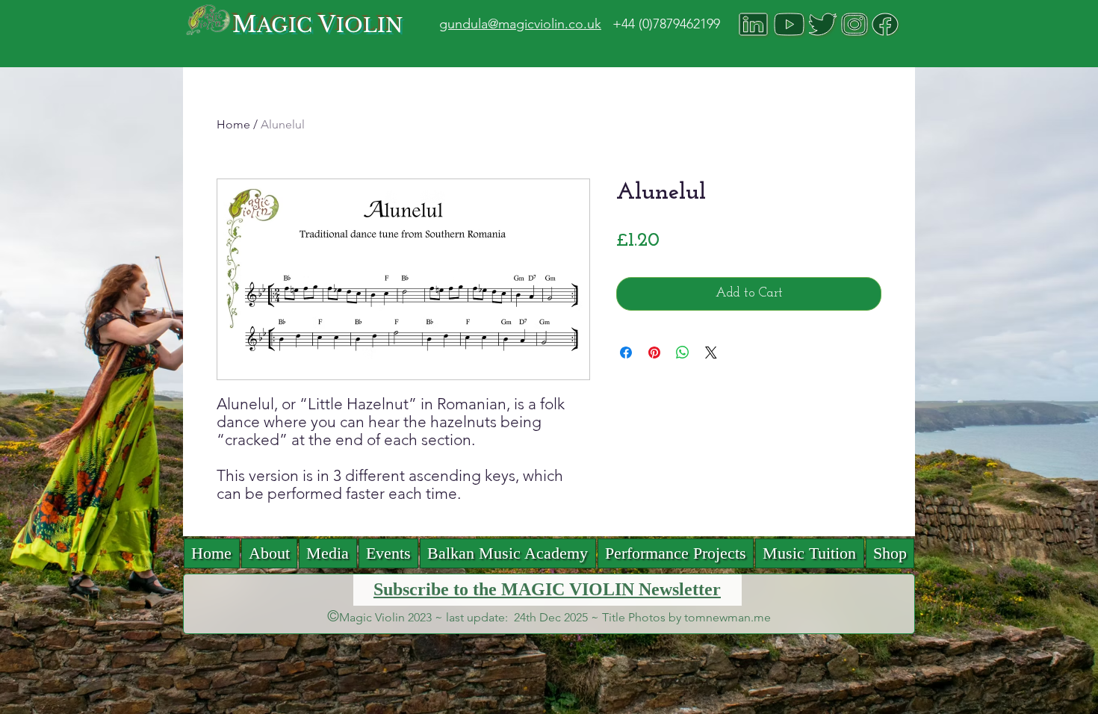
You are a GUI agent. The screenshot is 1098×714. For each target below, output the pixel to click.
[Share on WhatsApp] (683, 352)
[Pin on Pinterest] (654, 352)
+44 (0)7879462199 (666, 24)
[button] (328, 553)
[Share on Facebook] (626, 352)
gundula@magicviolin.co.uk (520, 24)
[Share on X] (711, 352)
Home (233, 124)
